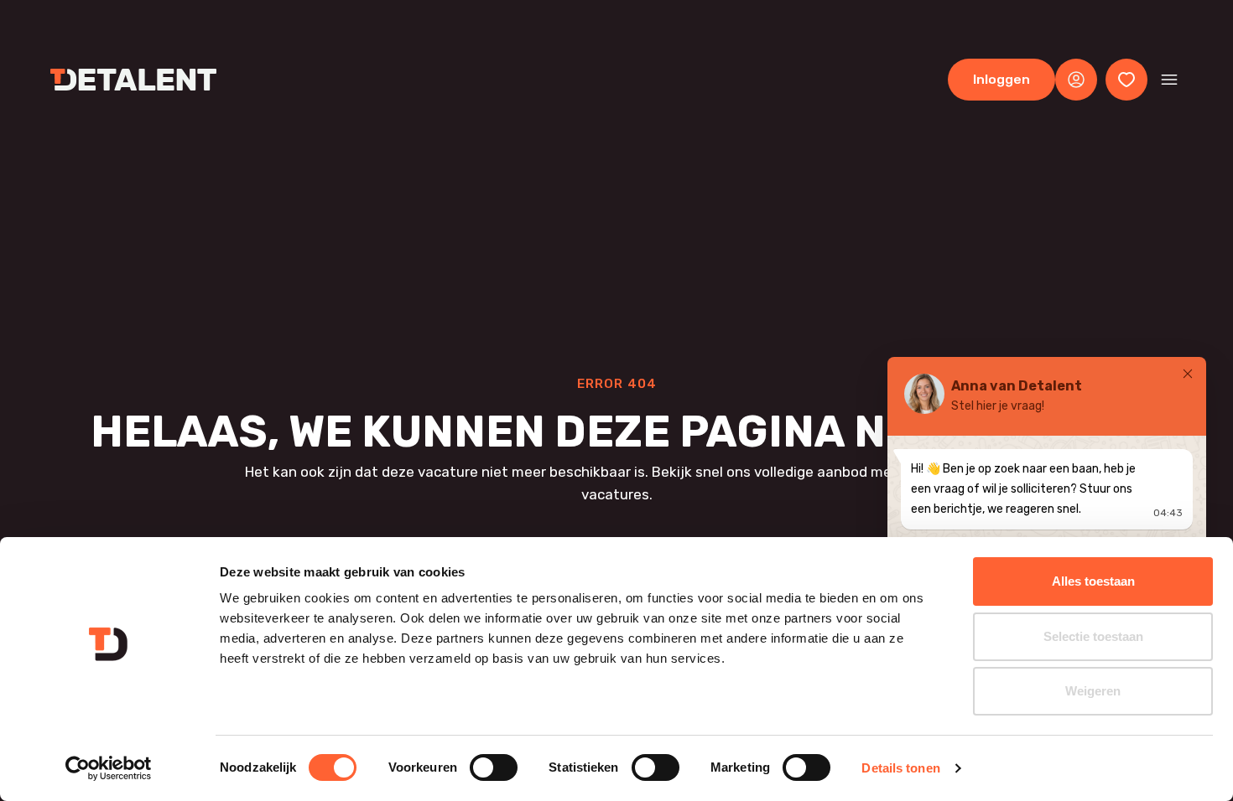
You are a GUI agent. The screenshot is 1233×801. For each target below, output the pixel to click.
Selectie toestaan (1093, 636)
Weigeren (1093, 691)
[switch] (494, 767)
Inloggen (1001, 79)
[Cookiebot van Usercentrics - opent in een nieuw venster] (108, 768)
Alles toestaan (1093, 581)
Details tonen (900, 768)
